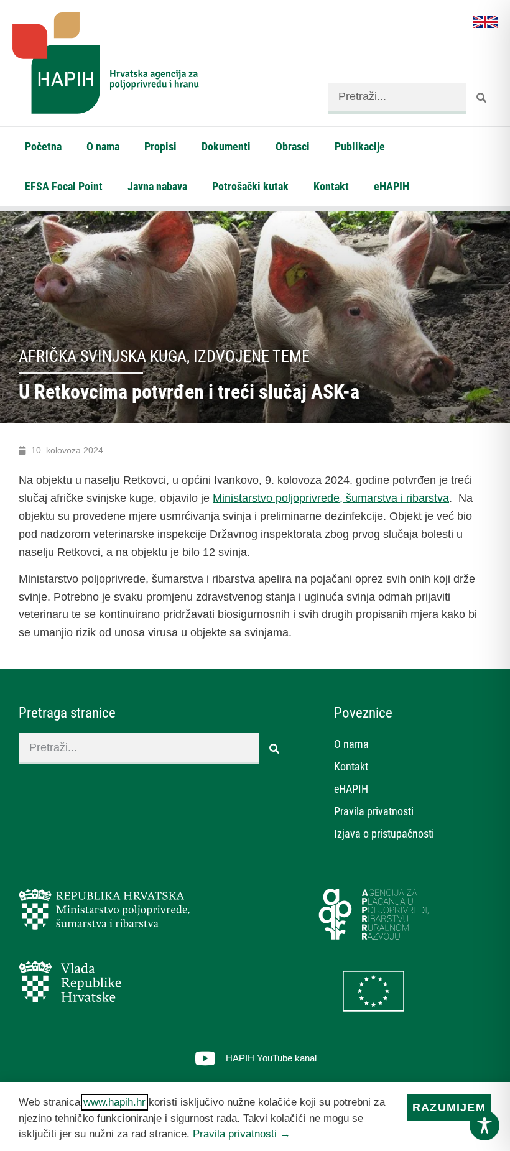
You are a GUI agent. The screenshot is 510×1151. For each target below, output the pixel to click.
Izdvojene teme (251, 356)
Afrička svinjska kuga (103, 356)
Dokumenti (226, 146)
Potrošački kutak (250, 186)
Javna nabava (157, 186)
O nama (102, 146)
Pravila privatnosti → (241, 1134)
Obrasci (293, 146)
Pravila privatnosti (374, 811)
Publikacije (360, 146)
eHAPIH (391, 186)
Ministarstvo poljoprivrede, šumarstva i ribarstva (331, 498)
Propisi (160, 146)
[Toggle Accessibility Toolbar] (484, 1125)
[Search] (482, 98)
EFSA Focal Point (64, 186)
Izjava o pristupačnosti (384, 833)
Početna (43, 146)
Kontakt (331, 186)
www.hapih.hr (114, 1102)
